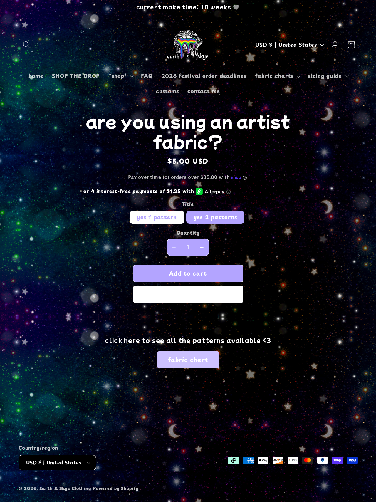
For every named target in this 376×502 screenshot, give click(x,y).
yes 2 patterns (215, 217)
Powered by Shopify (116, 488)
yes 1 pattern (157, 217)
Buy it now (188, 294)
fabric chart (188, 359)
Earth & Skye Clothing (65, 488)
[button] (27, 45)
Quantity (188, 233)
